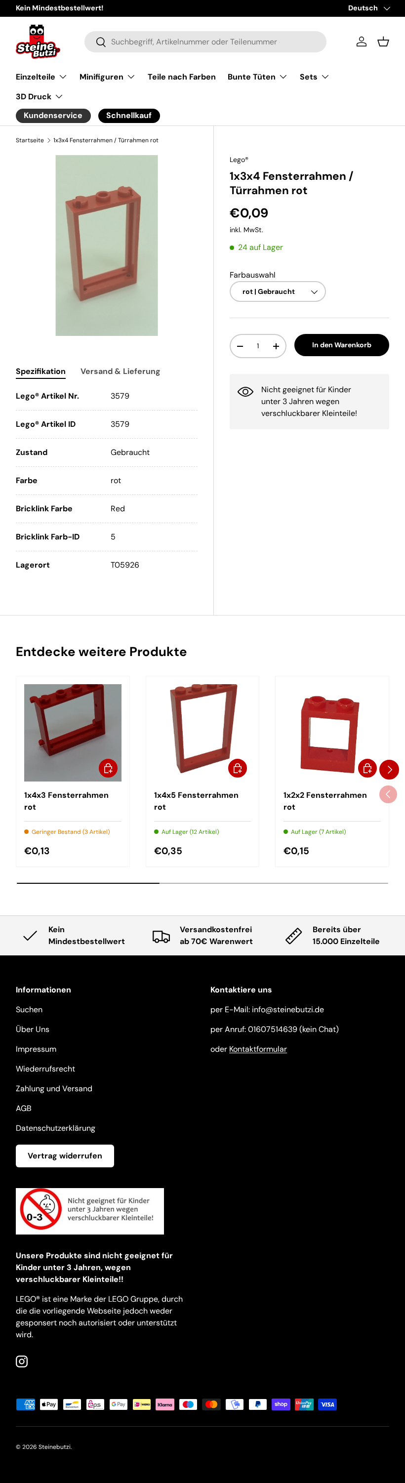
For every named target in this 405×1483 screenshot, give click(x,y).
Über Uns (32, 1029)
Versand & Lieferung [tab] (121, 371)
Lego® (239, 159)
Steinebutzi (55, 1447)
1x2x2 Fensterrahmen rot (325, 801)
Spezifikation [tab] (41, 371)
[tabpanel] (107, 480)
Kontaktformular (258, 1049)
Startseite (30, 140)
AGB (24, 1108)
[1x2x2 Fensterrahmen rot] (332, 733)
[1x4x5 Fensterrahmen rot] (202, 733)
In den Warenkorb (341, 344)
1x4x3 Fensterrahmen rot (66, 801)
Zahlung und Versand (54, 1088)
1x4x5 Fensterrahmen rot (196, 801)
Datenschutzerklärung (55, 1128)
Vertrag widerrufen (65, 1156)
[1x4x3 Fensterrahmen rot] (73, 733)
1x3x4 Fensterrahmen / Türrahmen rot (106, 140)
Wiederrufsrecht (45, 1069)
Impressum (36, 1049)
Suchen (29, 1009)
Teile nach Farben (182, 77)
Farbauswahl (253, 275)
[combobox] (205, 41)
